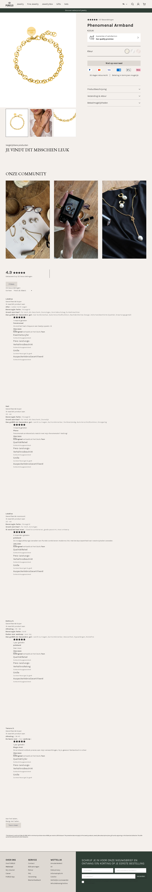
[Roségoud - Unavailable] (138, 51)
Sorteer (9, 291)
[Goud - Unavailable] (127, 51)
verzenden (141, 876)
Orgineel (19, 332)
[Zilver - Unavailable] (133, 51)
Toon (43, 332)
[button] (100, 19)
